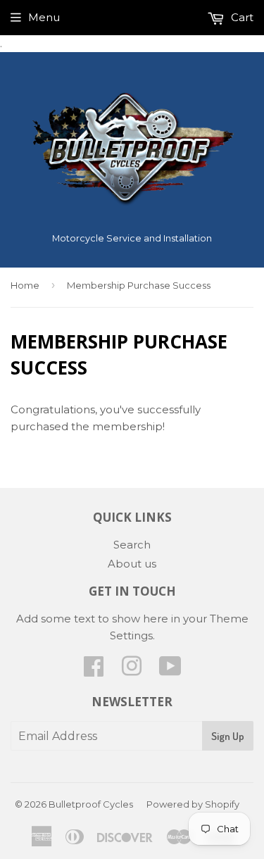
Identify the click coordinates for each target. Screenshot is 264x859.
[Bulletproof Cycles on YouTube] (170, 670)
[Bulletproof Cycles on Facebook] (93, 670)
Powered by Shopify (192, 804)
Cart (240, 17)
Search (132, 544)
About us (132, 563)
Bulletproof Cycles (91, 804)
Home (25, 285)
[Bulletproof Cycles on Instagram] (131, 670)
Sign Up (227, 736)
